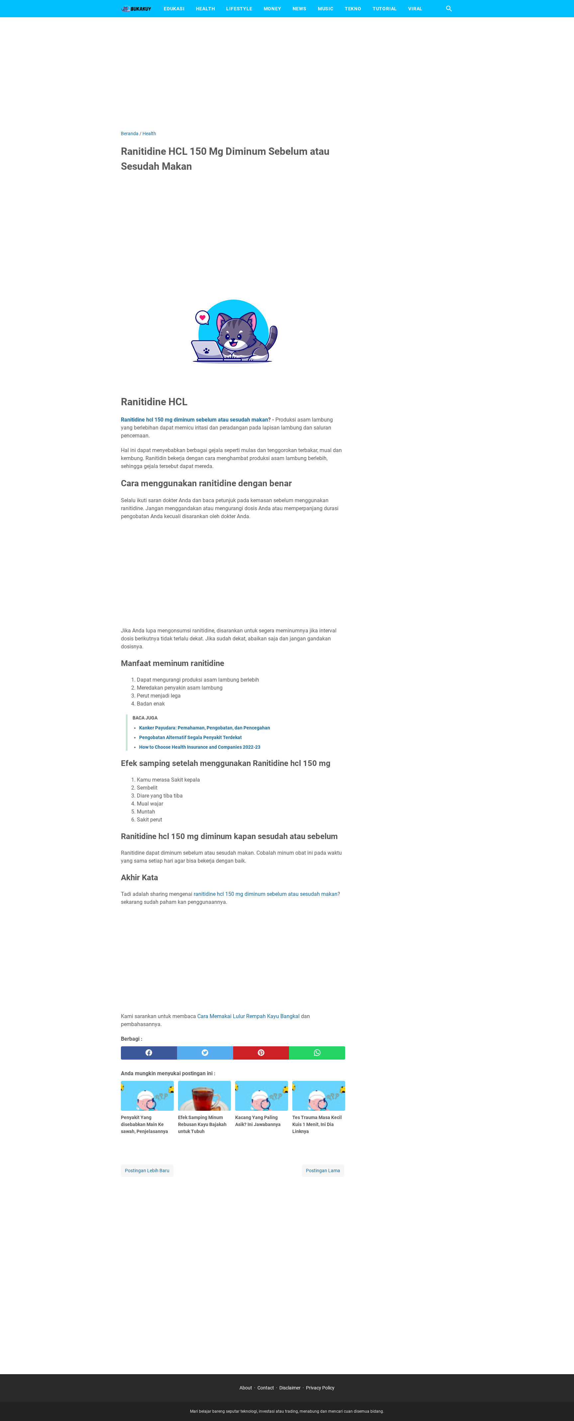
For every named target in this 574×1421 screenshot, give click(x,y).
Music (326, 8)
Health (205, 8)
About (245, 1387)
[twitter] (205, 1053)
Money (272, 8)
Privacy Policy (320, 1387)
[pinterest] (261, 1053)
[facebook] (149, 1053)
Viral (415, 8)
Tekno (353, 8)
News (300, 8)
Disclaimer (290, 1387)
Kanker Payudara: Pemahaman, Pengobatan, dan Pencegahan (204, 727)
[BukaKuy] (136, 8)
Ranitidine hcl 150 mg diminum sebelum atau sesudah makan (194, 420)
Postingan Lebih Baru (147, 1170)
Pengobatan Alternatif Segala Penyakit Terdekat (190, 737)
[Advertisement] (287, 73)
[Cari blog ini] (449, 9)
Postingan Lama (323, 1170)
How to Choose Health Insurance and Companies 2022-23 (199, 747)
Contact (265, 1387)
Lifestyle (239, 8)
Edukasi (174, 8)
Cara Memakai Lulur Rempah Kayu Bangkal (248, 1016)
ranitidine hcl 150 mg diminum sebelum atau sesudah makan (265, 894)
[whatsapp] (317, 1053)
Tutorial (385, 8)
